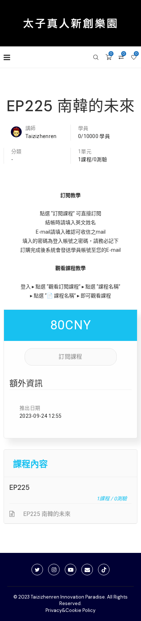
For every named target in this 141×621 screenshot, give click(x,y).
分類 (16, 151)
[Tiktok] (104, 569)
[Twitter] (37, 569)
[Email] (87, 569)
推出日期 (30, 408)
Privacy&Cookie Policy (70, 610)
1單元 (84, 151)
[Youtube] (70, 569)
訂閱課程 (70, 356)
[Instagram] (54, 569)
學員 (83, 128)
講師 (30, 128)
